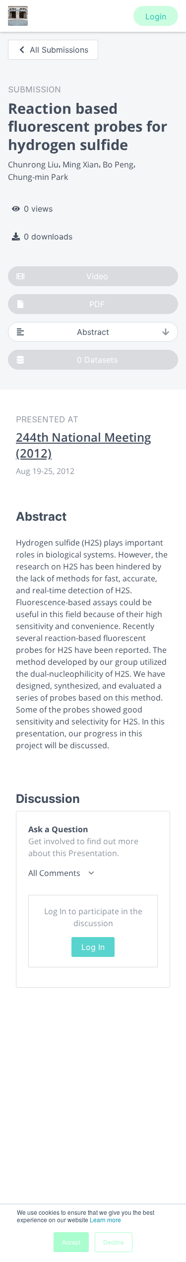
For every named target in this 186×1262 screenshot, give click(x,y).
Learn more (105, 1219)
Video (97, 276)
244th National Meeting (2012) (83, 445)
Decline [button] (113, 1242)
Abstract (93, 332)
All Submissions (59, 50)
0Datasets (97, 360)
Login (155, 16)
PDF (97, 304)
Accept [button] (71, 1242)
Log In (93, 947)
